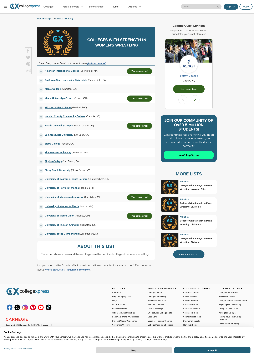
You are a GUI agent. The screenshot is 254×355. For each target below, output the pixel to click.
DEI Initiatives (118, 304)
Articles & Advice (156, 304)
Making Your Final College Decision (231, 318)
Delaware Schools (191, 321)
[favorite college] (41, 71)
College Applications (228, 292)
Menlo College (53, 89)
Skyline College (53, 161)
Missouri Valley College (58, 107)
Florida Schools (190, 325)
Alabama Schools (191, 292)
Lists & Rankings (44, 18)
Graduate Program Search (160, 321)
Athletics (59, 18)
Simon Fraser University (58, 152)
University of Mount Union (59, 215)
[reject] (182, 99)
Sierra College (52, 143)
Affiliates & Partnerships (123, 313)
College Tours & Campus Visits (233, 300)
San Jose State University (59, 135)
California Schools (191, 308)
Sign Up (231, 6)
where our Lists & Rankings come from (67, 269)
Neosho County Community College (65, 116)
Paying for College (227, 313)
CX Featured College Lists (160, 313)
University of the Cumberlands (62, 233)
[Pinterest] (33, 310)
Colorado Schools (191, 313)
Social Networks (119, 308)
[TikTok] (48, 310)
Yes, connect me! (139, 71)
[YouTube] (40, 310)
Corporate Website (121, 325)
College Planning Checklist (160, 325)
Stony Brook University (58, 170)
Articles (133, 6)
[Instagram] (25, 310)
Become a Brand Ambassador (125, 317)
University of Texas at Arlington (62, 225)
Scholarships (96, 6)
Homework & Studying (229, 323)
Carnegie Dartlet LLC (28, 325)
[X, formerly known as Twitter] (17, 310)
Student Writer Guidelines (124, 321)
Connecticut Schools (193, 317)
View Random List (189, 254)
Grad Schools (71, 6)
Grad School (153, 317)
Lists (116, 6)
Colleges (49, 6)
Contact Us (117, 292)
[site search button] (218, 6)
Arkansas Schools (191, 304)
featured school (96, 63)
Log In (246, 6)
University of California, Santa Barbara (66, 179)
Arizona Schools (190, 300)
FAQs (114, 300)
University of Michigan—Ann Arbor (64, 197)
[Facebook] (9, 310)
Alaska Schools (190, 296)
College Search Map (157, 296)
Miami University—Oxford (59, 98)
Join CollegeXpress (188, 155)
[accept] (195, 99)
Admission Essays (227, 296)
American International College (62, 71)
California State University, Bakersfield (66, 80)
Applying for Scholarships (231, 304)
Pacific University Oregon (59, 125)
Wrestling (69, 18)
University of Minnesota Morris (62, 206)
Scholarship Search (157, 300)
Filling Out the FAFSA (228, 308)
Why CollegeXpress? (122, 296)
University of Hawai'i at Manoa (62, 188)
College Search (155, 292)
